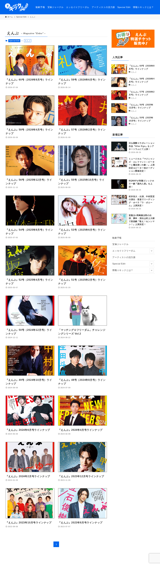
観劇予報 (117, 238)
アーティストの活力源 (123, 257)
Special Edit (14, 41)
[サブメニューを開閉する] (151, 251)
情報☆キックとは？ (122, 270)
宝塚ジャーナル (120, 244)
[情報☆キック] (16, 7)
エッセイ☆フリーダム (123, 250)
